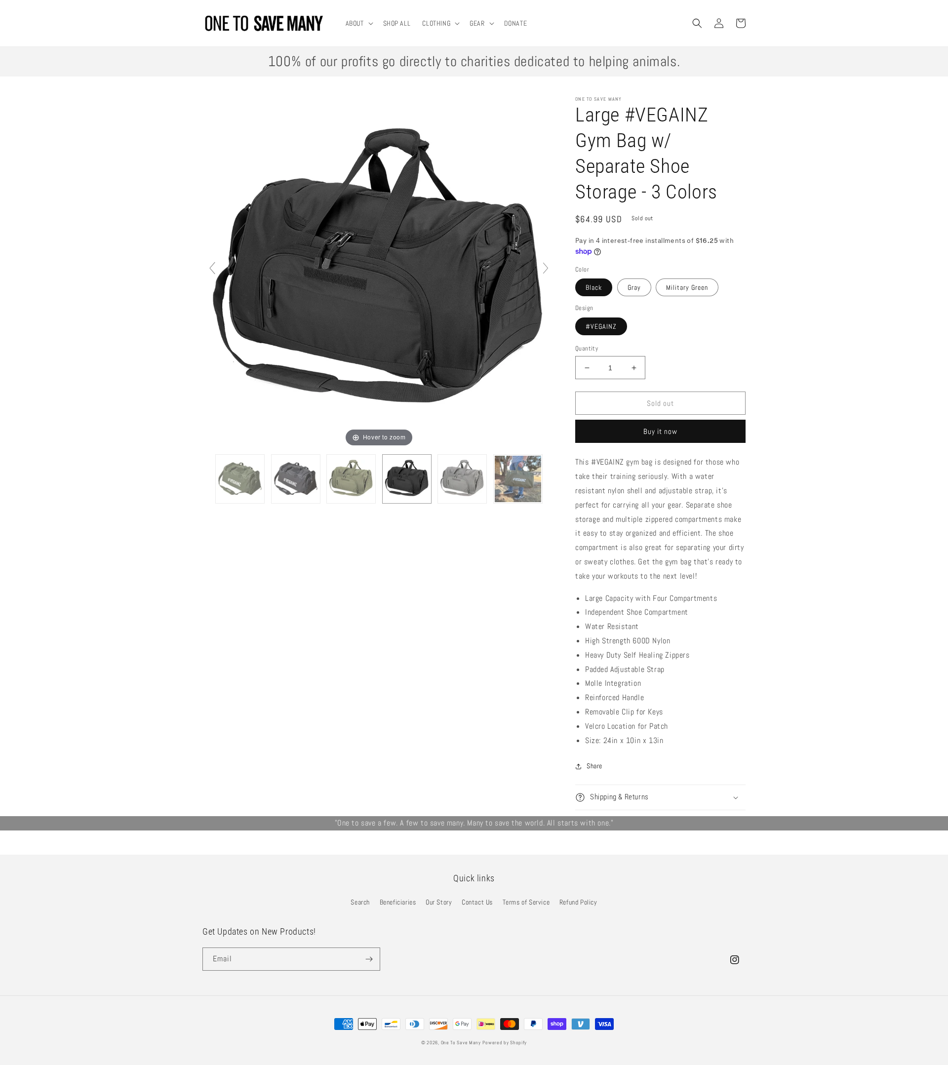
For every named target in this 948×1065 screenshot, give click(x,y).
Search (360, 902)
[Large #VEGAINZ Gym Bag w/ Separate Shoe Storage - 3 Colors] (240, 479)
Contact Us (477, 902)
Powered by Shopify (504, 1042)
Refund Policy (578, 902)
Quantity (586, 348)
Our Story (439, 902)
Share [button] (594, 765)
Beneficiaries (398, 902)
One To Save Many (461, 1042)
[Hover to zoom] (378, 272)
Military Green (687, 287)
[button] (358, 23)
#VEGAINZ (601, 326)
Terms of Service (526, 902)
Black (594, 287)
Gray (634, 287)
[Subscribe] (369, 959)
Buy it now (660, 431)
